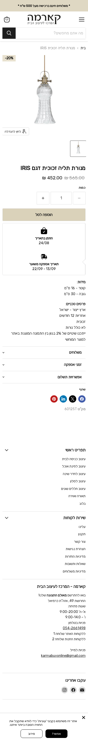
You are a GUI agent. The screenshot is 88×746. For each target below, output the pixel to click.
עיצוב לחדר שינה (74, 474)
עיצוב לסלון (78, 481)
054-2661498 (74, 628)
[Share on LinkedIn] (63, 399)
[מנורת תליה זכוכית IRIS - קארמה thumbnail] (78, 148)
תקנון (82, 534)
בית (83, 48)
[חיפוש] (9, 33)
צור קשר (80, 542)
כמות (82, 187)
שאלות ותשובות (75, 564)
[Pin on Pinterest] (54, 399)
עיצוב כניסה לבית (74, 459)
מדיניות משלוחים (74, 571)
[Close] (83, 717)
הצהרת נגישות (76, 549)
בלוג (82, 504)
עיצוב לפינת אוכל (74, 466)
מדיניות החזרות (75, 556)
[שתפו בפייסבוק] (82, 399)
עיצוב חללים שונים (73, 489)
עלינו (82, 527)
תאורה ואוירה (77, 496)
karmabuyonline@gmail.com (63, 656)
